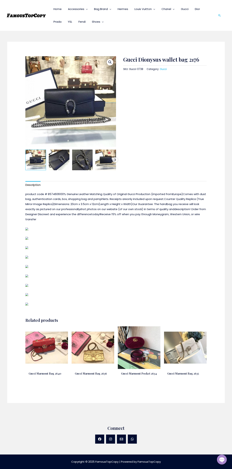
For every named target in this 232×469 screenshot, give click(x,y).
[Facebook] (99, 439)
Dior (197, 9)
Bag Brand (101, 9)
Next (115, 160)
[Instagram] (110, 439)
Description (33, 185)
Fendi (82, 22)
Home (57, 9)
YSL (70, 22)
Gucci (184, 9)
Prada (57, 22)
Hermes (123, 9)
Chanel (166, 9)
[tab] (33, 185)
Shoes (96, 22)
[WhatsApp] (132, 439)
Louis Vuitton (143, 9)
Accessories (76, 9)
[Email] (121, 439)
